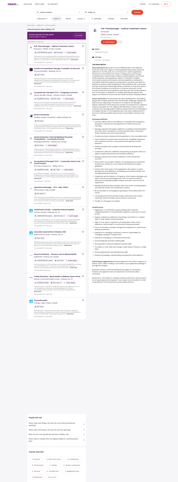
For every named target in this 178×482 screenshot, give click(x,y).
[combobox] (58, 12)
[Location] (105, 12)
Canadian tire (54, 471)
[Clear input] (79, 12)
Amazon (37, 459)
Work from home (54, 459)
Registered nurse (73, 471)
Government (38, 465)
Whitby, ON (40, 25)
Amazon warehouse (73, 465)
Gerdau (54, 465)
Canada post (74, 459)
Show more (74, 60)
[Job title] (57, 12)
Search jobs (31, 25)
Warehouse (38, 477)
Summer (37, 471)
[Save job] (83, 46)
